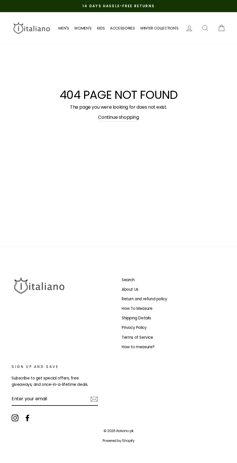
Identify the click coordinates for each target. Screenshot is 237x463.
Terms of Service (137, 337)
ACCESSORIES (122, 28)
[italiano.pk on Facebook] (27, 417)
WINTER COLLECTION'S (159, 28)
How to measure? (138, 347)
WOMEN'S (83, 28)
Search (128, 280)
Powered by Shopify (119, 440)
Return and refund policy (144, 299)
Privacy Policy (134, 327)
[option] (118, 6)
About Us (130, 289)
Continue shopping (118, 117)
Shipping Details (136, 318)
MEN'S (63, 28)
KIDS (101, 28)
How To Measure (137, 308)
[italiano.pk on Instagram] (15, 417)
